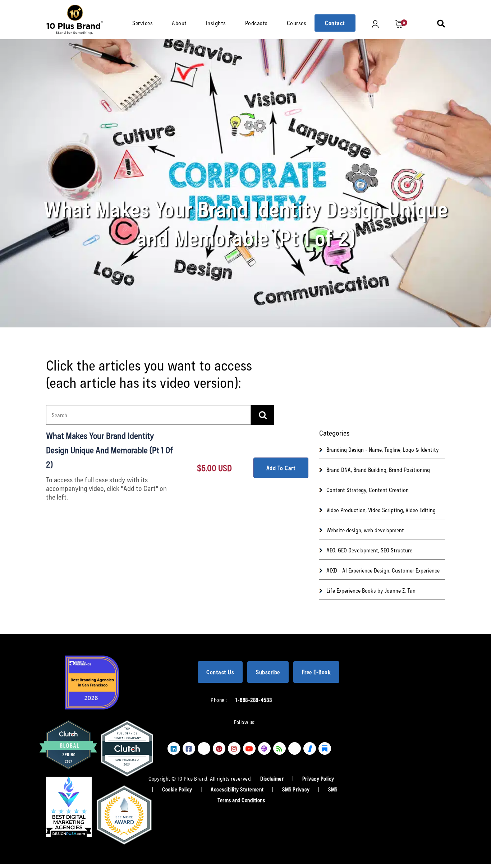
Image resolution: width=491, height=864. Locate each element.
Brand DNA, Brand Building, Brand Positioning (378, 469)
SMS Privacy (296, 789)
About (179, 22)
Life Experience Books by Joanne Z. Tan (371, 590)
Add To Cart (281, 467)
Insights (216, 22)
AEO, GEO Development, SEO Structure (369, 550)
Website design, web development (365, 530)
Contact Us (220, 671)
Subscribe (268, 671)
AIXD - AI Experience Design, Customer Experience (383, 570)
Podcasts (256, 22)
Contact (335, 22)
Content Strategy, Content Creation (367, 489)
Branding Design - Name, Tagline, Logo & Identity (382, 449)
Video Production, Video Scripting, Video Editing (381, 509)
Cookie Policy (177, 789)
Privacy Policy (318, 778)
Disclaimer (272, 778)
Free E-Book (316, 671)
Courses (297, 22)
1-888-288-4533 (253, 700)
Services (142, 22)
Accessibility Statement (238, 789)
